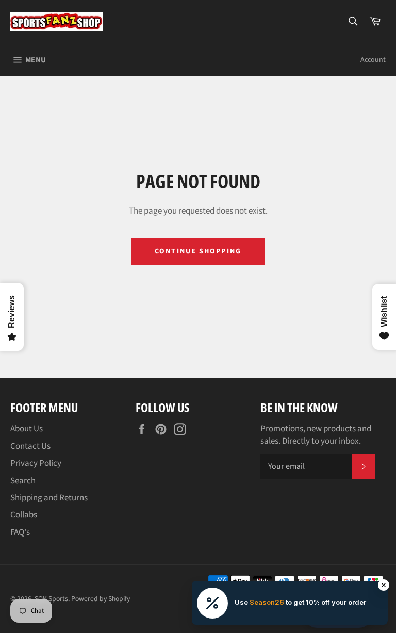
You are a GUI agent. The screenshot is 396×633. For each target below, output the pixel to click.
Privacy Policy (35, 463)
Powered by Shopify (100, 599)
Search (23, 481)
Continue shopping (198, 251)
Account (373, 60)
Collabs (23, 515)
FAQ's (20, 532)
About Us (26, 429)
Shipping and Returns (49, 498)
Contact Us (30, 446)
